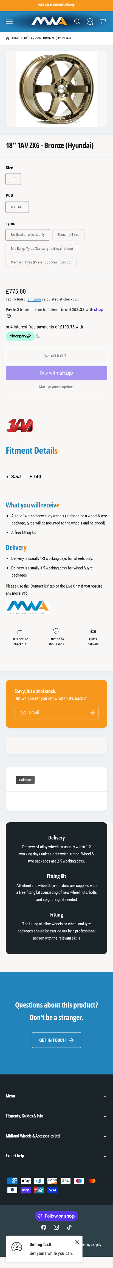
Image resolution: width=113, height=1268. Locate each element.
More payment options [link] (56, 387)
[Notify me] (92, 712)
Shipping (34, 299)
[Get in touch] (90, 21)
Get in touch (52, 1040)
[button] (9, 21)
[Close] (77, 1242)
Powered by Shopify (88, 1245)
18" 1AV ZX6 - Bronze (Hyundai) (47, 38)
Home (15, 38)
